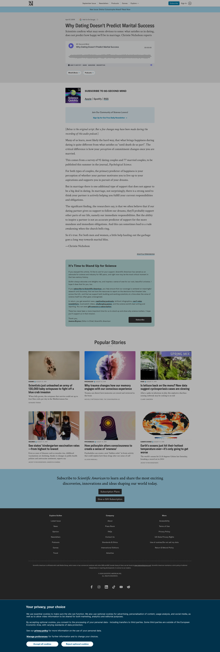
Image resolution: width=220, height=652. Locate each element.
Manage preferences (37, 636)
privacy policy (41, 630)
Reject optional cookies (77, 644)
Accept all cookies (42, 644)
